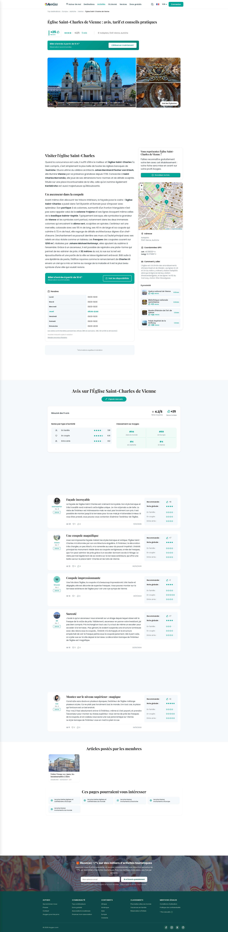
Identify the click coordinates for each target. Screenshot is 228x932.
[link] (93, 45)
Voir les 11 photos (169, 103)
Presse (45, 907)
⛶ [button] (141, 194)
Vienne (80, 11)
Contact (46, 911)
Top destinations (54, 11)
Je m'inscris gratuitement (134, 879)
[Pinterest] (183, 927)
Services (123, 4)
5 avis (84, 32)
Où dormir (112, 4)
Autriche (73, 11)
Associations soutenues (81, 911)
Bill (57, 621)
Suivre (57, 512)
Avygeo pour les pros (51, 914)
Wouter (57, 585)
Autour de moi (74, 4)
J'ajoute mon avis (115, 399)
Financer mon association (82, 914)
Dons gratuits (135, 4)
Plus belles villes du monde (141, 904)
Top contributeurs (79, 904)
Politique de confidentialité (170, 907)
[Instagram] (172, 927)
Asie (103, 911)
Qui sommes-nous (50, 904)
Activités (101, 4)
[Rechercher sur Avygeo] (152, 4)
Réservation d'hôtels (138, 911)
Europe (65, 11)
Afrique (104, 904)
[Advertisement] (114, 127)
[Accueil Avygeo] (51, 4)
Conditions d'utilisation (168, 904)
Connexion (176, 4)
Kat (57, 704)
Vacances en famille (138, 907)
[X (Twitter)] (177, 927)
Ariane (56, 542)
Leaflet (167, 229)
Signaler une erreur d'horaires (57, 337)
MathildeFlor (57, 506)
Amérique (105, 907)
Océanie (104, 918)
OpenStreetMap (177, 229)
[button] (174, 221)
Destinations (89, 4)
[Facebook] (166, 927)
